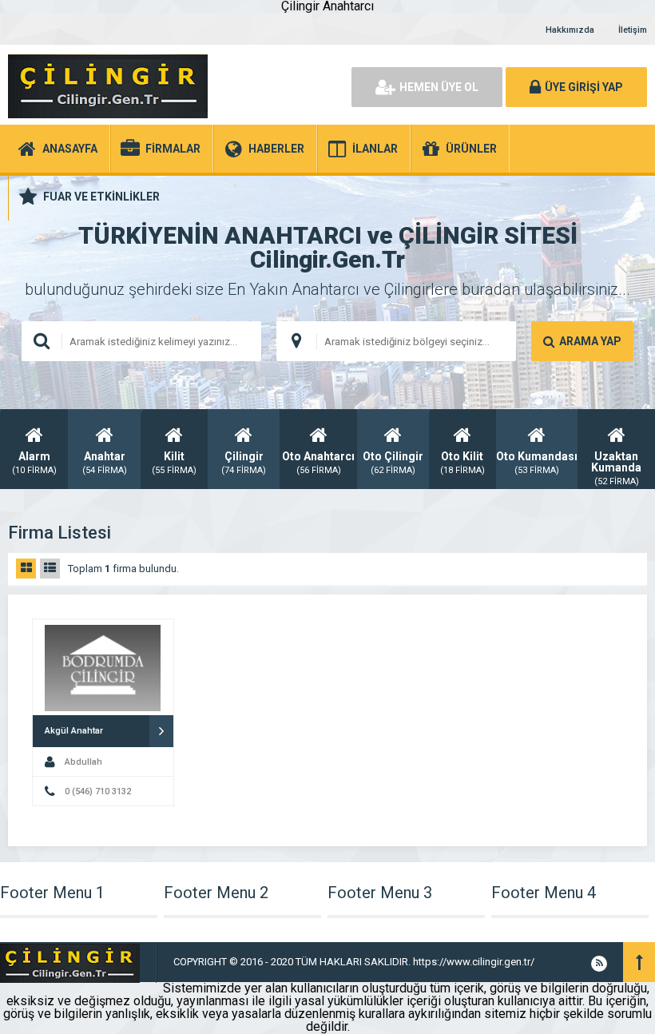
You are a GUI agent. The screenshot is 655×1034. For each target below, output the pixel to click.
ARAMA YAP (590, 341)
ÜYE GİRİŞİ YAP (584, 87)
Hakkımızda (570, 30)
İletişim (632, 30)
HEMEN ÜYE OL (438, 87)
